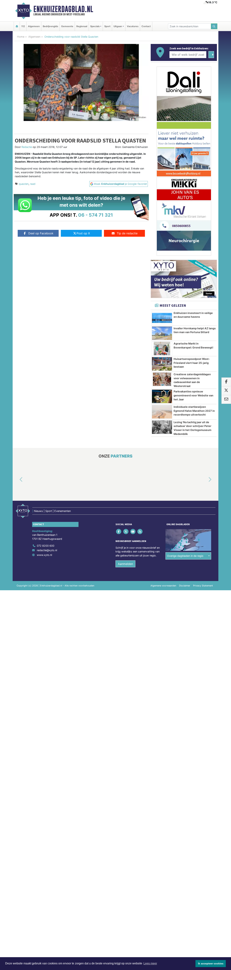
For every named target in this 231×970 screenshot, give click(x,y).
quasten (24, 183)
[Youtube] (133, 531)
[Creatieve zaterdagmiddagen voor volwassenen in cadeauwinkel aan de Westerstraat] (162, 379)
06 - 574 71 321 (95, 215)
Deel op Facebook (40, 233)
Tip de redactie (127, 233)
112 (23, 26)
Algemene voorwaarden (163, 585)
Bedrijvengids (50, 26)
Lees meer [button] (150, 963)
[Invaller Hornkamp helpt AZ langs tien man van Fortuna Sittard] (162, 333)
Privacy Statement (203, 585)
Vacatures (132, 26)
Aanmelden (125, 564)
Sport (107, 26)
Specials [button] (95, 26)
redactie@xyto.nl (47, 550)
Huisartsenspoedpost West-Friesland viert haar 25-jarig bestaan (192, 362)
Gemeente (67, 26)
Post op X (83, 233)
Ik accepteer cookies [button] (210, 963)
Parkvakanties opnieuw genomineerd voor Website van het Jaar (193, 395)
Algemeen (34, 26)
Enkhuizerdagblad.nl (63, 9)
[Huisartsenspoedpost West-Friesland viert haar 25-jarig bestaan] (162, 364)
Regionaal (81, 26)
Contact (146, 26)
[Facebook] (119, 531)
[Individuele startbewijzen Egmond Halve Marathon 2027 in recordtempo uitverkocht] (162, 412)
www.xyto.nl (44, 554)
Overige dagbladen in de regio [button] (185, 555)
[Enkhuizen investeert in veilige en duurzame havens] (162, 318)
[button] (17, 480)
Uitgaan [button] (118, 26)
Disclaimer (184, 585)
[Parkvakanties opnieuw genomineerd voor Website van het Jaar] (162, 396)
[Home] (17, 26)
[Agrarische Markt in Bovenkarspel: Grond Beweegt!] (162, 348)
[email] (226, 399)
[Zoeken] (214, 26)
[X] (126, 531)
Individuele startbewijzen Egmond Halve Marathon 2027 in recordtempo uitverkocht (194, 410)
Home (20, 36)
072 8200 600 (45, 545)
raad (32, 183)
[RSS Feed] (140, 531)
